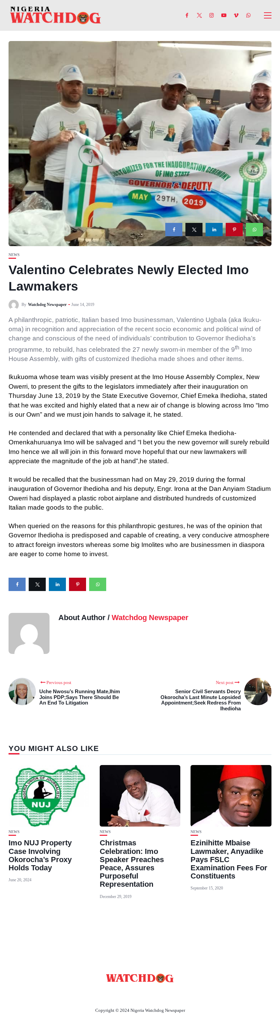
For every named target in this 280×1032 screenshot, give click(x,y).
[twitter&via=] (193, 229)
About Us (95, 994)
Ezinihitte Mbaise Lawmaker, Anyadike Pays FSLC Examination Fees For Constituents (229, 859)
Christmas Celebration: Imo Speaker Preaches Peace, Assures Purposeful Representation (132, 863)
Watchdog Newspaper (47, 304)
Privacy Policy (177, 994)
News (14, 255)
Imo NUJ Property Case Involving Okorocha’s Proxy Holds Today (40, 855)
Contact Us (132, 994)
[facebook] (173, 229)
